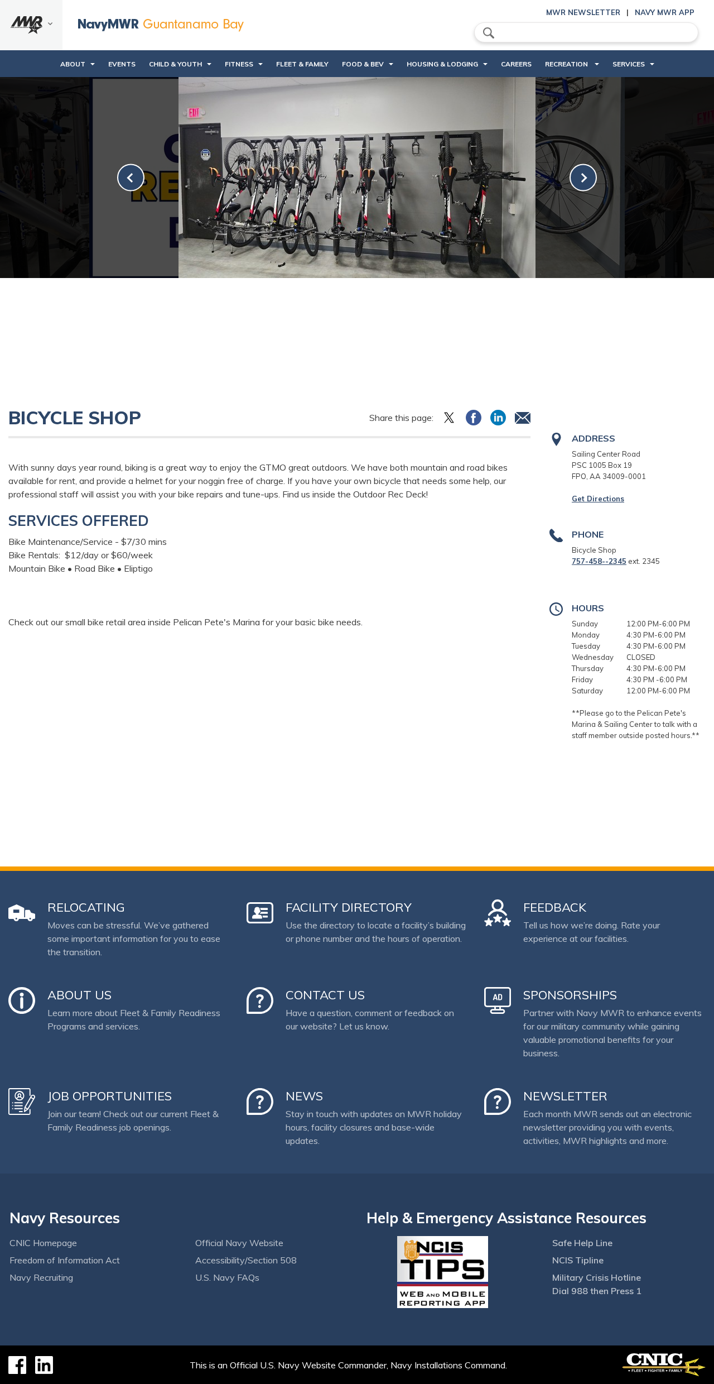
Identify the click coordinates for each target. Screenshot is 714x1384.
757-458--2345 (599, 561)
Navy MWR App (664, 12)
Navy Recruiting (41, 1277)
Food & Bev (363, 64)
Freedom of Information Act (64, 1260)
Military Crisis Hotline (596, 1277)
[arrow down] (31, 25)
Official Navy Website (239, 1242)
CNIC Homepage (43, 1242)
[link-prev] (130, 177)
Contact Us (325, 995)
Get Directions (598, 498)
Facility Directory (349, 907)
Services (628, 64)
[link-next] (583, 177)
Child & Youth (175, 64)
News (304, 1096)
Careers (516, 64)
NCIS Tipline (578, 1260)
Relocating (86, 907)
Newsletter (565, 1096)
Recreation (567, 64)
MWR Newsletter (583, 12)
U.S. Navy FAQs (227, 1277)
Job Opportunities (109, 1096)
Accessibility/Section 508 (246, 1260)
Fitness (239, 64)
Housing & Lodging (442, 64)
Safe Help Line (582, 1242)
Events (122, 64)
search (488, 33)
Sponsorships (570, 995)
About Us (79, 995)
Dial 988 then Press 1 (596, 1290)
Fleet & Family (302, 64)
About (72, 64)
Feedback (554, 907)
